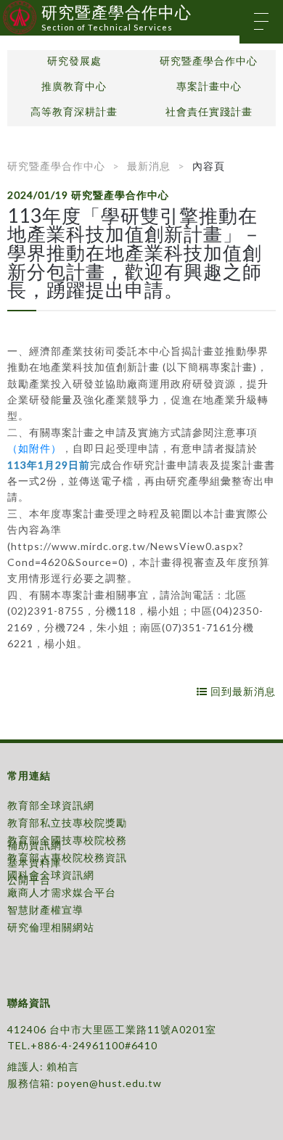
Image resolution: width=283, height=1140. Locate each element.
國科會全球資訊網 (50, 875)
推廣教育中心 (74, 86)
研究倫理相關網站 (50, 927)
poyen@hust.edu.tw (109, 1083)
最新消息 (149, 166)
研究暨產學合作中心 (209, 61)
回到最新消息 (242, 691)
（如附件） (34, 448)
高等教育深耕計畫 (74, 112)
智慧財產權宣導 (45, 909)
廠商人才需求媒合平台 (61, 892)
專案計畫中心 (209, 86)
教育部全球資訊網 (50, 805)
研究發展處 (74, 61)
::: (5, 10)
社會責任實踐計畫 (209, 112)
